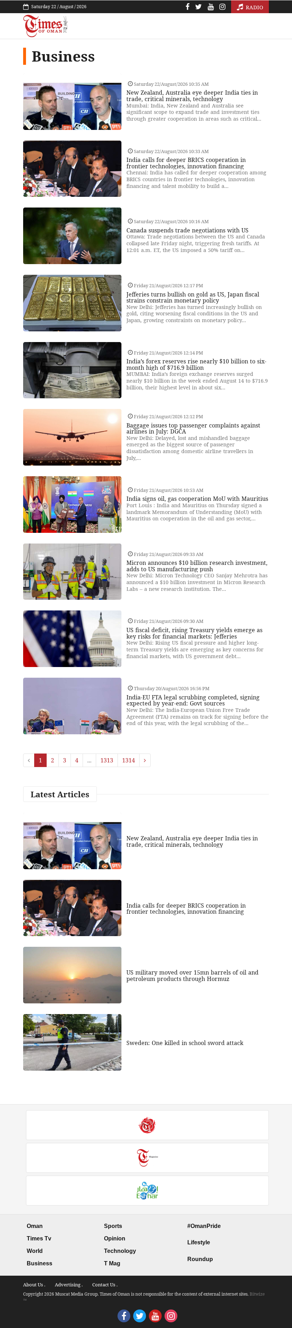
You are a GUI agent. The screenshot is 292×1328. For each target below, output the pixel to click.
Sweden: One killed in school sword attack (184, 1043)
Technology (120, 1251)
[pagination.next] (145, 760)
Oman (35, 1226)
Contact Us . (105, 1284)
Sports (113, 1226)
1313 (106, 760)
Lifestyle (198, 1242)
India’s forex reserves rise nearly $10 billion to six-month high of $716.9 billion (196, 364)
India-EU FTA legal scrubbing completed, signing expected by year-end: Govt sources (193, 700)
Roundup (200, 1259)
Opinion (114, 1238)
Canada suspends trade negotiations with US (187, 230)
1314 (128, 760)
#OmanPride (204, 1226)
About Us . (34, 1284)
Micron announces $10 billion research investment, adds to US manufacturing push (196, 566)
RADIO (253, 7)
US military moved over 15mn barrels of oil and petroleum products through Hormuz (192, 976)
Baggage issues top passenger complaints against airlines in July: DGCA (193, 428)
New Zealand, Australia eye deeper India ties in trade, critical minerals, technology (192, 96)
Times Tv (39, 1238)
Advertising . (69, 1284)
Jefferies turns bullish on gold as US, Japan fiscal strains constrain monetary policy (192, 297)
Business (39, 1263)
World (35, 1251)
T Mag (112, 1263)
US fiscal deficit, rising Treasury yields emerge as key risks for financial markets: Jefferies (194, 633)
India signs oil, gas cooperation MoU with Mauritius (197, 499)
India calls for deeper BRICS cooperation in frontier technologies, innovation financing (186, 163)
